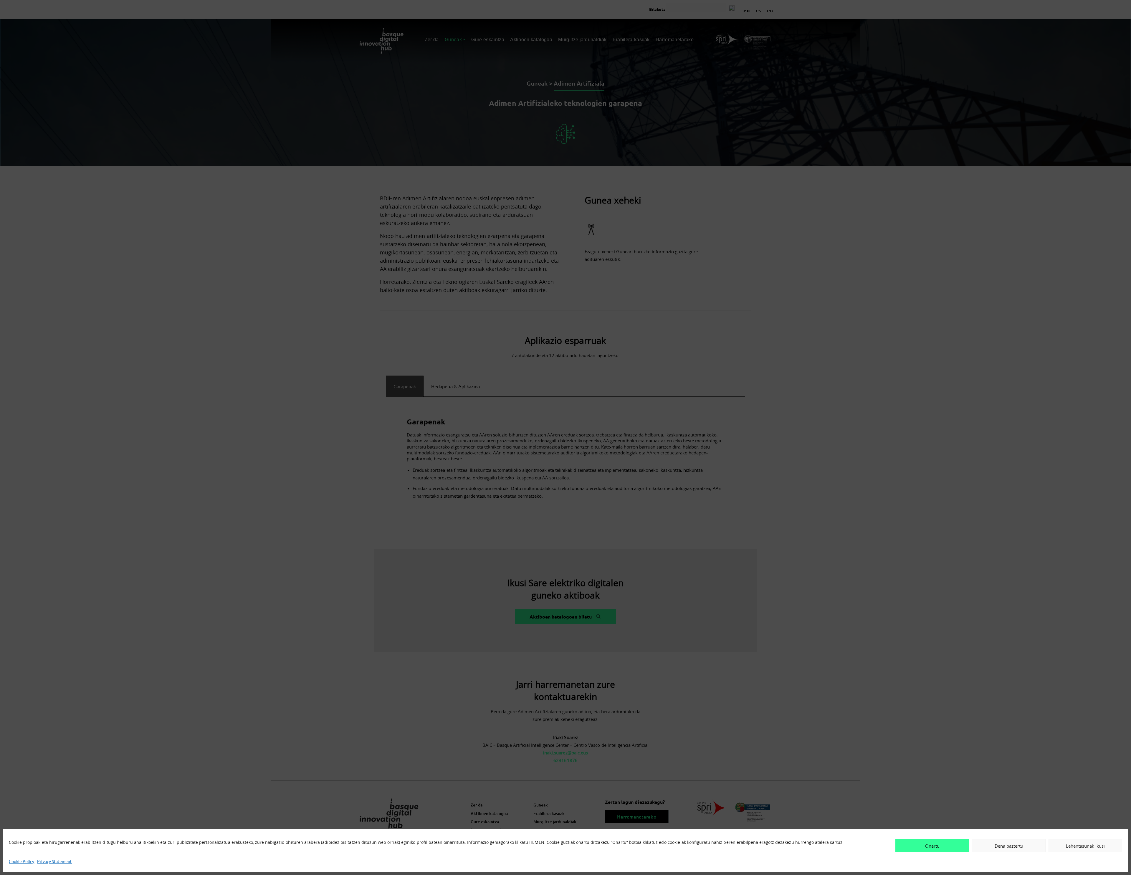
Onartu (932, 846)
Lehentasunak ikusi (1085, 846)
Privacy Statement (54, 861)
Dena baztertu (1009, 846)
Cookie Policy (21, 861)
